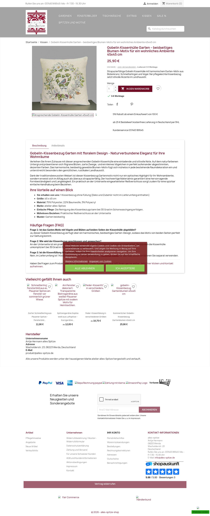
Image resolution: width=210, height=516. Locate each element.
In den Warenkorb (135, 88)
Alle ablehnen (85, 268)
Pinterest (132, 104)
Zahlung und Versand (76, 449)
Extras (132, 16)
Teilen (117, 104)
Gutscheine (113, 458)
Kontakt (70, 470)
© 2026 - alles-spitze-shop (105, 512)
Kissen (147, 16)
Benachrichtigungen (117, 463)
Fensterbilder (87, 16)
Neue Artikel (32, 446)
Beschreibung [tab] (39, 145)
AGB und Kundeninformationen (81, 458)
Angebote (31, 442)
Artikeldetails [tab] (58, 145)
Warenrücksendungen (118, 442)
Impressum (71, 466)
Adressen (112, 454)
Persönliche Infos (115, 438)
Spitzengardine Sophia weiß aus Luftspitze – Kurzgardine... (67, 316)
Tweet (124, 104)
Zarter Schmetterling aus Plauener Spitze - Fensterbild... (39, 316)
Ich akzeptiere (125, 268)
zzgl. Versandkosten (127, 67)
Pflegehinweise (33, 438)
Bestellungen (113, 446)
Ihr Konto (113, 432)
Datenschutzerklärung (77, 445)
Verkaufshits (32, 450)
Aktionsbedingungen (76, 462)
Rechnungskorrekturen (118, 450)
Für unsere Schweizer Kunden (81, 454)
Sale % (162, 16)
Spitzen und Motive (72, 22)
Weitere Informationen (76, 261)
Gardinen (65, 16)
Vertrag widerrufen (105, 483)
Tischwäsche (112, 16)
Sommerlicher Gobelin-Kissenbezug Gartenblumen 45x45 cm (123, 316)
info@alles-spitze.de (165, 457)
